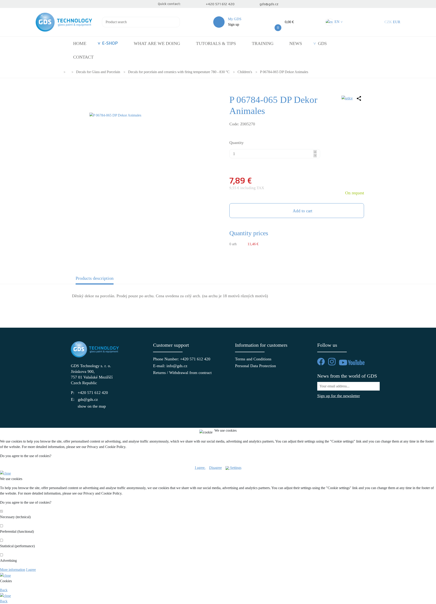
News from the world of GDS (347, 376)
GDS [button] (322, 43)
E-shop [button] (110, 43)
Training (262, 43)
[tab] (108, 279)
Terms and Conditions (253, 359)
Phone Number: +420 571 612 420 (177, 359)
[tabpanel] (218, 299)
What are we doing (157, 43)
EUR (396, 22)
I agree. (200, 468)
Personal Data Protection (255, 366)
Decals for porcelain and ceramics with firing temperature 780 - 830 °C (179, 72)
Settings (235, 468)
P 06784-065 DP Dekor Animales (284, 72)
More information (12, 570)
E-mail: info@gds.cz (170, 366)
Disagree (215, 468)
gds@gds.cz (269, 4)
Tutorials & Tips (216, 43)
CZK (388, 22)
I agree (31, 570)
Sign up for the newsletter (338, 396)
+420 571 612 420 (220, 4)
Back (3, 590)
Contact (83, 56)
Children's (245, 72)
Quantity (236, 142)
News (295, 43)
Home (79, 43)
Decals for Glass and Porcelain (98, 72)
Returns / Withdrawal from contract (177, 372)
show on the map (92, 406)
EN (338, 22)
